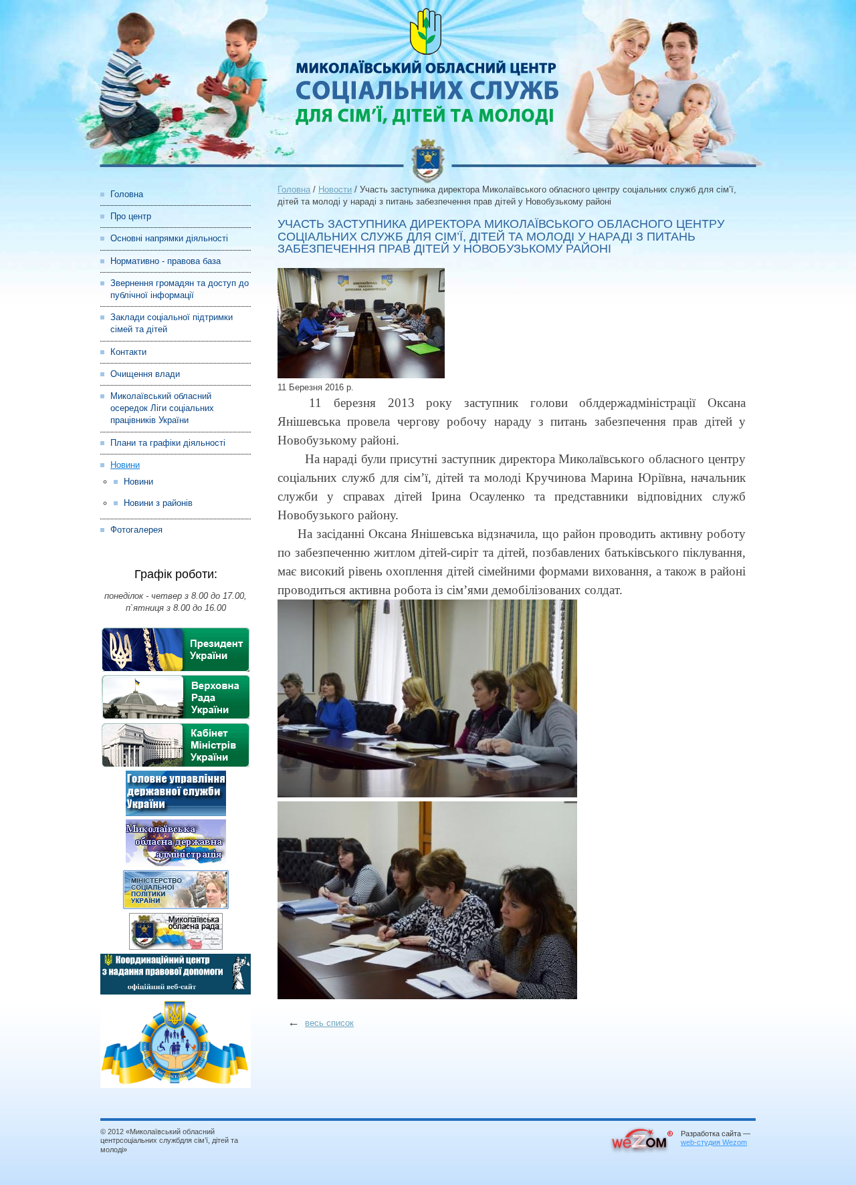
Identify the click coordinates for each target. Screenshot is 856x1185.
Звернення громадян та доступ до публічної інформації (179, 289)
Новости (335, 189)
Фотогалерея (136, 530)
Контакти (128, 352)
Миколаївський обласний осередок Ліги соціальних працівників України (162, 408)
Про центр (130, 216)
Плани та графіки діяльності (167, 443)
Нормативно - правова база (165, 261)
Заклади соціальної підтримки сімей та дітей (171, 323)
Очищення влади (145, 374)
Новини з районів (158, 503)
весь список (329, 1023)
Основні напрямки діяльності (169, 238)
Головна (126, 194)
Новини (125, 465)
